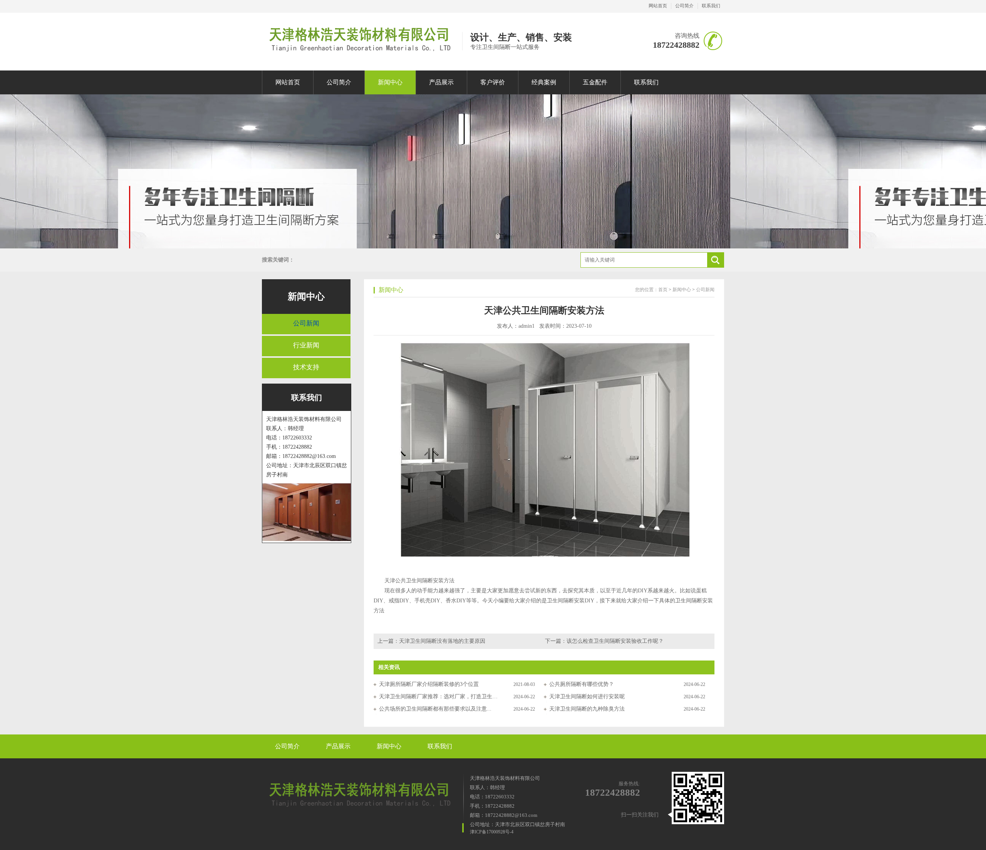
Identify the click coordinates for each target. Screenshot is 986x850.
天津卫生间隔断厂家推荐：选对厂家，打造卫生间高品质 (438, 696)
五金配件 (595, 82)
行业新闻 (306, 345)
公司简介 (684, 5)
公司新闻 (306, 323)
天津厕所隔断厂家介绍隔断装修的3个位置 (429, 684)
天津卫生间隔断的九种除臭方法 (587, 709)
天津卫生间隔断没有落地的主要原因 (442, 641)
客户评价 (492, 82)
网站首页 (658, 5)
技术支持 (306, 367)
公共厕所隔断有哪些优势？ (581, 684)
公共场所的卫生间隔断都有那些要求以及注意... (435, 709)
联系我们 (711, 5)
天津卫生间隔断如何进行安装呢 (587, 696)
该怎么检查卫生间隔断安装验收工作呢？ (615, 641)
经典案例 (544, 82)
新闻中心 (390, 82)
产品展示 (441, 82)
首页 (662, 289)
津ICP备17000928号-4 (491, 832)
